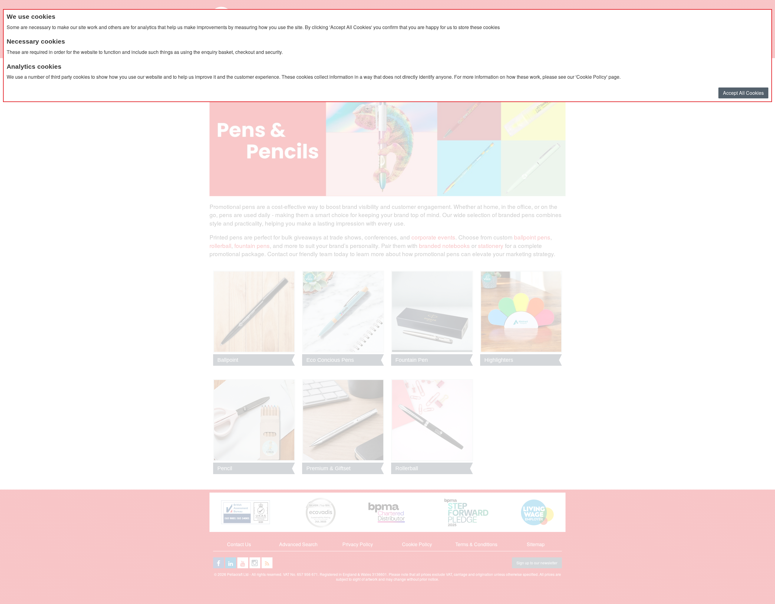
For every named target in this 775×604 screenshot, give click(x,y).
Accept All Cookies (743, 92)
